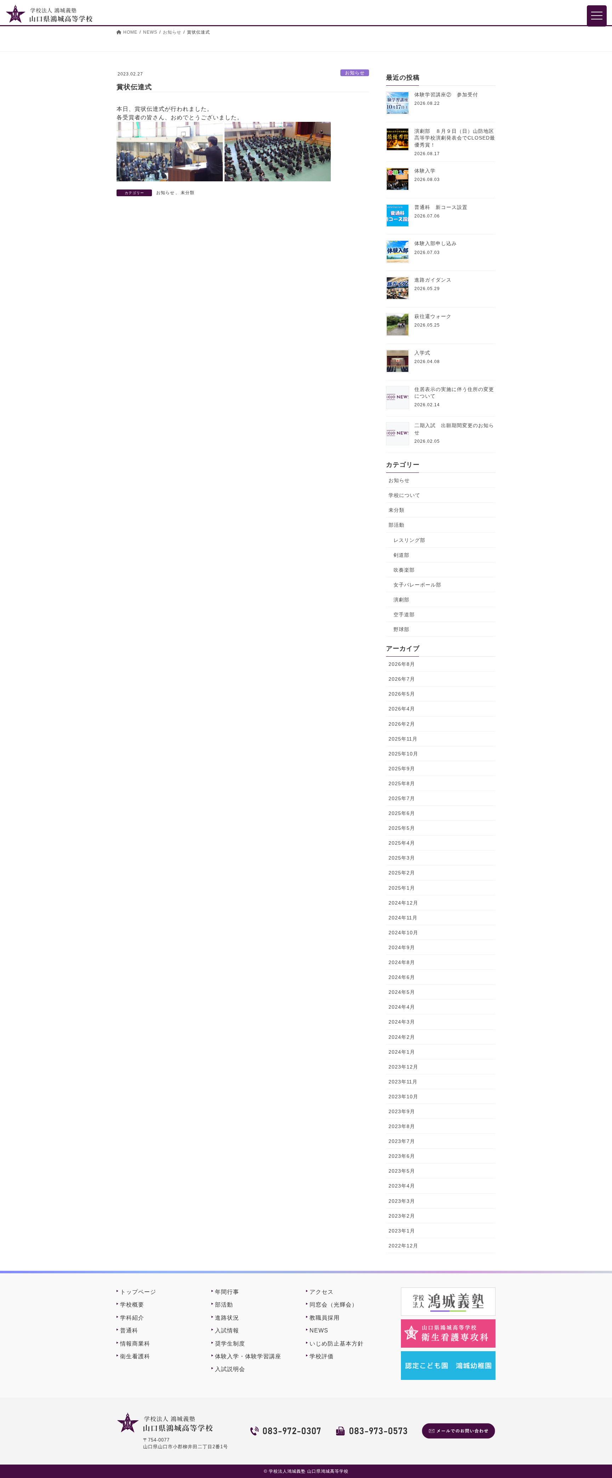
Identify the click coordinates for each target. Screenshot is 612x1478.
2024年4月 (402, 1007)
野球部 (401, 629)
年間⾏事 (227, 1292)
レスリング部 (409, 540)
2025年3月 (402, 858)
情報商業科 (135, 1344)
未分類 (187, 192)
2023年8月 (402, 1126)
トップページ (138, 1292)
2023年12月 (403, 1067)
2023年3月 (402, 1201)
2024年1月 (402, 1052)
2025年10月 (403, 754)
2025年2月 (402, 873)
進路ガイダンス (433, 280)
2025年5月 (402, 828)
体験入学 (425, 171)
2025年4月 (402, 843)
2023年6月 (402, 1156)
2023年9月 (402, 1111)
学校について (404, 495)
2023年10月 (403, 1096)
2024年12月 (403, 903)
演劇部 (401, 599)
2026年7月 (402, 679)
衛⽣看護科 (135, 1356)
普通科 (129, 1330)
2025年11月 (403, 739)
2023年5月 (402, 1171)
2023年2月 (402, 1216)
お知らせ (355, 72)
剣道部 (401, 555)
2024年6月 (402, 977)
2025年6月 (402, 813)
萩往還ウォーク (433, 316)
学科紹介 (132, 1318)
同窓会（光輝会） (334, 1305)
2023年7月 (402, 1141)
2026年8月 (402, 664)
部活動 (396, 525)
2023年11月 (403, 1082)
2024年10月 (403, 932)
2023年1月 (402, 1231)
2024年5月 (402, 992)
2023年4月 (402, 1186)
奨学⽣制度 (230, 1344)
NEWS (319, 1330)
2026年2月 (402, 724)
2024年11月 (403, 918)
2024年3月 (402, 1022)
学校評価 (322, 1356)
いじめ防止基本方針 (337, 1344)
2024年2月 (402, 1037)
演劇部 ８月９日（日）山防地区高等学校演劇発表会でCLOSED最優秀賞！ (454, 138)
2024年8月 (402, 962)
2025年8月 (402, 783)
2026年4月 (402, 709)
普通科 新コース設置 (441, 207)
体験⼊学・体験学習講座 (248, 1356)
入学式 (422, 353)
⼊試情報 (227, 1330)
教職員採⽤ (325, 1318)
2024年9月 (402, 947)
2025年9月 (402, 768)
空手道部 (404, 614)
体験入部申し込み (435, 243)
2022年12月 (403, 1245)
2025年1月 (402, 888)
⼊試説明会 (230, 1369)
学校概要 (132, 1305)
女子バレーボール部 (417, 585)
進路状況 (227, 1318)
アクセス (322, 1292)
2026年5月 (402, 694)
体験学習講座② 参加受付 (446, 94)
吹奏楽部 (404, 570)
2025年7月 (402, 798)
